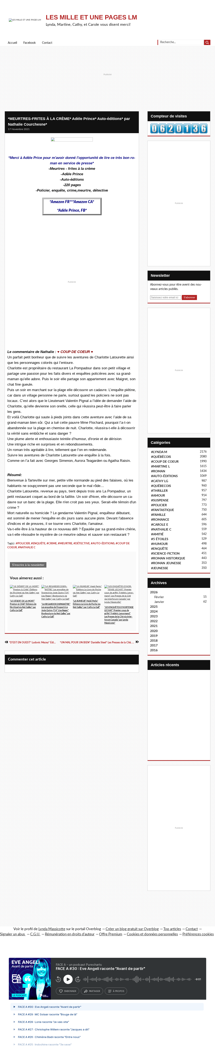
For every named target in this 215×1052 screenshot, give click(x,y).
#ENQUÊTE (38, 543)
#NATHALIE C (26, 547)
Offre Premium (110, 934)
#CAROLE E (159, 524)
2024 (154, 611)
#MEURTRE (65, 543)
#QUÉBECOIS (161, 486)
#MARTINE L (160, 466)
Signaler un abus (13, 934)
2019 (154, 635)
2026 (154, 592)
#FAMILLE (158, 514)
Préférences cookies (198, 934)
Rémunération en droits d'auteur (69, 934)
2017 (154, 645)
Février (159, 597)
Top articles (172, 929)
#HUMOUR (159, 544)
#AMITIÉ (157, 534)
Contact (47, 42)
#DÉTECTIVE (81, 543)
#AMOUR (158, 495)
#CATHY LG (159, 481)
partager (94, 991)
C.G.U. (35, 934)
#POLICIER (23, 543)
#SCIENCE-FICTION (165, 553)
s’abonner (70, 991)
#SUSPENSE (160, 500)
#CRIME (52, 543)
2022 (154, 621)
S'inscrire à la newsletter (28, 565)
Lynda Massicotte (51, 929)
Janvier (159, 602)
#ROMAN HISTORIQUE (168, 558)
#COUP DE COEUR (165, 461)
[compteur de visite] (179, 128)
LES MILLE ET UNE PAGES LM (91, 17)
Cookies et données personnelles (152, 934)
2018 (154, 640)
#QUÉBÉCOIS (161, 456)
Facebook (29, 42)
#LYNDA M (159, 452)
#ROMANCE (160, 519)
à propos (118, 991)
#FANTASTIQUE (162, 510)
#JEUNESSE (159, 568)
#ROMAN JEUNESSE (166, 563)
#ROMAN (158, 471)
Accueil (12, 42)
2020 (154, 631)
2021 (154, 626)
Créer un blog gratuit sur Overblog (132, 929)
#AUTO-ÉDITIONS (102, 543)
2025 (154, 606)
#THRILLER (159, 490)
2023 (154, 616)
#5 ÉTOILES (159, 539)
